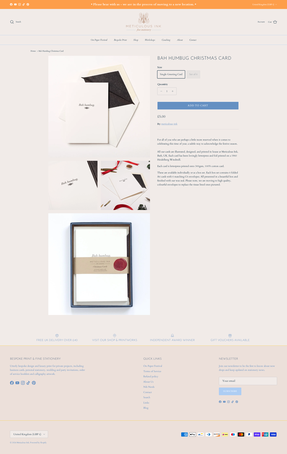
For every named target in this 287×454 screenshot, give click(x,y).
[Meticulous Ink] (143, 22)
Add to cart (198, 105)
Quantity (162, 84)
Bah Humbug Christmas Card (51, 51)
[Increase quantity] (173, 91)
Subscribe (230, 391)
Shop (135, 40)
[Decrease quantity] (160, 91)
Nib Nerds (148, 387)
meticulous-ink (169, 124)
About (180, 40)
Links (146, 402)
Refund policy (150, 376)
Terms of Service (152, 371)
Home (33, 51)
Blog (145, 407)
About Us (148, 381)
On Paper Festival (99, 40)
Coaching (166, 40)
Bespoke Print (120, 40)
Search (146, 397)
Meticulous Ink (23, 442)
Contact (192, 40)
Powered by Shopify (38, 442)
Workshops (150, 40)
